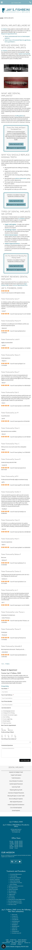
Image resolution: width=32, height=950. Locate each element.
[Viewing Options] (3, 946)
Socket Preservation (13, 889)
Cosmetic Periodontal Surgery (10, 715)
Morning (4, 730)
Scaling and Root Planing (8, 713)
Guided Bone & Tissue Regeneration (16, 899)
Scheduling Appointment (9, 711)
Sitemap (19, 944)
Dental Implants (6, 721)
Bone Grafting (13, 884)
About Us (20, 942)
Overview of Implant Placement (16, 793)
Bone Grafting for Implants (16, 799)
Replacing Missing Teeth (16, 790)
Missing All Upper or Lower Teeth (16, 796)
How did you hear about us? (8, 739)
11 (5, 664)
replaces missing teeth (24, 54)
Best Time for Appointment (8, 725)
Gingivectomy (12, 894)
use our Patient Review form (20, 285)
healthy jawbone (19, 115)
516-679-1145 (11, 32)
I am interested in (6, 708)
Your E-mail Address (7, 695)
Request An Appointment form (9, 34)
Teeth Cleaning (13, 876)
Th (8, 736)
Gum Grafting (6, 717)
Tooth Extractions (16, 778)
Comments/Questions (7, 745)
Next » (8, 664)
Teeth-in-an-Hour (7, 723)
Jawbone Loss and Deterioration (16, 886)
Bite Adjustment (12, 891)
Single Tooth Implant (16, 775)
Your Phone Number (6, 701)
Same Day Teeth (16, 787)
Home (1, 18)
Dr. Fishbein (4, 29)
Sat (15, 736)
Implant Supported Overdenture (16, 804)
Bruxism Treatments (15, 879)
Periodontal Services (20, 941)
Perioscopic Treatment (15, 877)
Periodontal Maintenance (16, 874)
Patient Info (13, 939)
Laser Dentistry (6, 942)
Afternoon (10, 730)
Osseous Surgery (12, 892)
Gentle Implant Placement (16, 784)
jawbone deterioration (21, 178)
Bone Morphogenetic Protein (15, 901)
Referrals (14, 942)
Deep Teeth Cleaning (15, 881)
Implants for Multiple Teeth (16, 772)
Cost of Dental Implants (16, 807)
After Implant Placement (16, 801)
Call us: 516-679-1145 (16, 144)
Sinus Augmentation (13, 887)
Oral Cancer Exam (12, 904)
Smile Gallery (9, 941)
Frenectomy (11, 896)
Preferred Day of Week (7, 732)
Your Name (5, 688)
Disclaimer (13, 944)
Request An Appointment (17, 148)
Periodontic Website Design (11, 946)
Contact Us (27, 942)
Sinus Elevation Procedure (16, 781)
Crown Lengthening (7, 719)
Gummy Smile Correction (16, 882)
